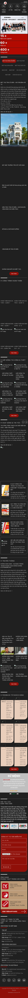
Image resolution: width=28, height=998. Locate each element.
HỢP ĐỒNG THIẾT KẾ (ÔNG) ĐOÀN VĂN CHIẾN (21, 409)
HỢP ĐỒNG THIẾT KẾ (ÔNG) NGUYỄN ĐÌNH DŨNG (21, 393)
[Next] (26, 422)
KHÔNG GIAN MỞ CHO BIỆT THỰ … (12, 269)
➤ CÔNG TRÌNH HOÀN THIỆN (11, 281)
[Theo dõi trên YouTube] (24, 980)
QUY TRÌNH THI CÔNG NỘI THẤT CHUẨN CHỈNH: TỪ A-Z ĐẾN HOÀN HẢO (18, 505)
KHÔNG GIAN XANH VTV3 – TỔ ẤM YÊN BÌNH (21, 658)
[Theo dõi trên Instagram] (9, 980)
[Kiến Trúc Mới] (5, 3)
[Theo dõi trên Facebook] (4, 980)
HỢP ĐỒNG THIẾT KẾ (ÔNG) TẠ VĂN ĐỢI (7, 409)
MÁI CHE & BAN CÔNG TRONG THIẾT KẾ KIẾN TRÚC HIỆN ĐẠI (17, 524)
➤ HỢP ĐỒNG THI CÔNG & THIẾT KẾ (13, 361)
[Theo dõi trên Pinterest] (19, 980)
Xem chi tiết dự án (6, 111)
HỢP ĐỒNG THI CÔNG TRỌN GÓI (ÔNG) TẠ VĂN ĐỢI (7, 393)
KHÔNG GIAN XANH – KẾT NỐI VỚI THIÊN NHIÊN (21, 638)
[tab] (9, 61)
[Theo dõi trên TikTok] (14, 980)
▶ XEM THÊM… (18, 791)
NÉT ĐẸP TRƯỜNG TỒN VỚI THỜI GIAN (13, 165)
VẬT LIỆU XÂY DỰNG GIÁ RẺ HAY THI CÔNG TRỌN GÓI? (18, 542)
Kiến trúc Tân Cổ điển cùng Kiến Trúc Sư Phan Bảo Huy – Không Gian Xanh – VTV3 (8, 640)
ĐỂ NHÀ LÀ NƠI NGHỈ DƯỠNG (10, 229)
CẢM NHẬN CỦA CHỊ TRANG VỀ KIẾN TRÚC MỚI (23, 705)
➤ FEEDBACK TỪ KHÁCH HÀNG (12, 695)
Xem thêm (14, 273)
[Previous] (23, 422)
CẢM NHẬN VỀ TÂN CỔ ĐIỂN (10, 249)
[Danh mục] (25, 1)
